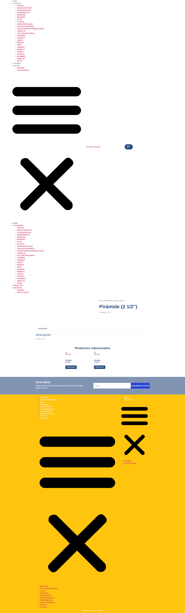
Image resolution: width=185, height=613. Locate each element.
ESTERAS (20, 54)
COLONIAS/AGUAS (24, 10)
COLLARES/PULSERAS (26, 33)
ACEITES (20, 6)
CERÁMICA (21, 35)
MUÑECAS (21, 49)
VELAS (19, 19)
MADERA (20, 42)
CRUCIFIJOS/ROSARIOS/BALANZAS (30, 29)
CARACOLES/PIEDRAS (25, 26)
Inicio (15, 1)
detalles (71, 367)
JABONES (21, 47)
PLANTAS (20, 22)
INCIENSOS (21, 15)
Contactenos (23, 70)
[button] (46, 146)
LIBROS (20, 40)
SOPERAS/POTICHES (25, 24)
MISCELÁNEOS (45, 407)
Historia (20, 68)
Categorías (17, 3)
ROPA (19, 45)
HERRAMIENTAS (23, 12)
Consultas (17, 63)
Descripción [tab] (42, 328)
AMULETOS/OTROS (24, 8)
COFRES (20, 52)
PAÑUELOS (21, 31)
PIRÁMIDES (21, 56)
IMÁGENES (21, 17)
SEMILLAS (21, 59)
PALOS (19, 61)
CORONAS (21, 38)
